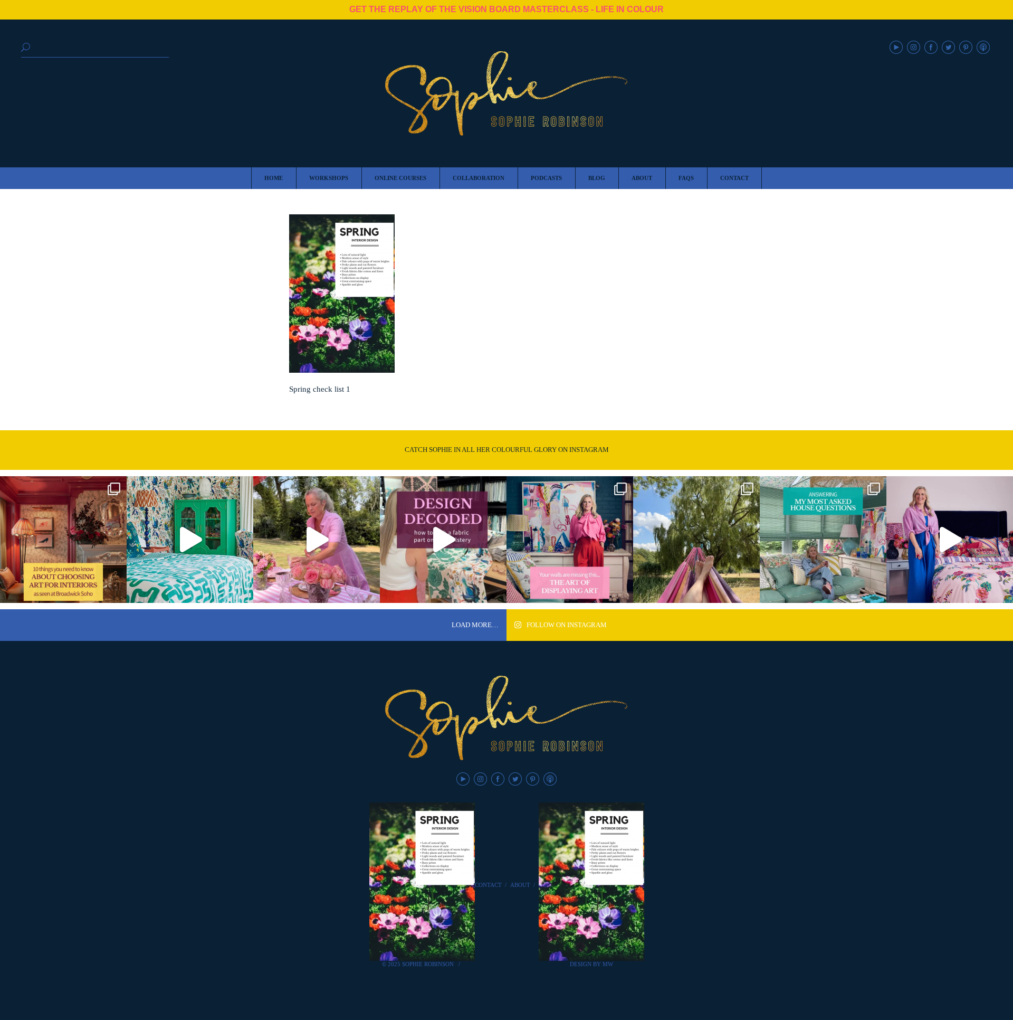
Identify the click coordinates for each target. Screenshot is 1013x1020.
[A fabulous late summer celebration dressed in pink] (316, 539)
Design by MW (591, 964)
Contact (488, 885)
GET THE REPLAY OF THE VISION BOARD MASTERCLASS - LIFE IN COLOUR (506, 9)
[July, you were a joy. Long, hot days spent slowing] (696, 539)
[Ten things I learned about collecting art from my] (63, 539)
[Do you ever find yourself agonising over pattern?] (190, 539)
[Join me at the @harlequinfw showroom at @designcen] (443, 539)
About (520, 885)
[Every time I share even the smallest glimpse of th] (823, 539)
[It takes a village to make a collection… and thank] (949, 539)
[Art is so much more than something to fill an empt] (569, 539)
